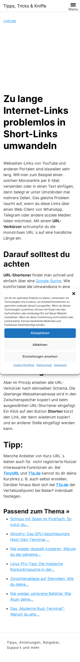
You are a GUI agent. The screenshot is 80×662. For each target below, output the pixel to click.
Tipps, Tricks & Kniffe (24, 6)
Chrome (9, 21)
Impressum (60, 365)
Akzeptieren (40, 333)
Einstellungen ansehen (40, 356)
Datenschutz (44, 365)
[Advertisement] (40, 58)
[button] (73, 293)
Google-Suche (48, 281)
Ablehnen (40, 345)
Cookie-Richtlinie (23, 365)
